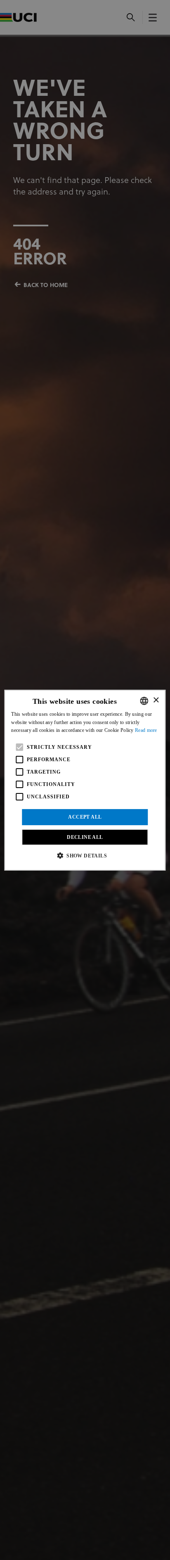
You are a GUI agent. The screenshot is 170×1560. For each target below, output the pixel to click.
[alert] (85, 780)
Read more (146, 730)
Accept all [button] (85, 817)
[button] (85, 855)
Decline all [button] (85, 837)
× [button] (156, 700)
